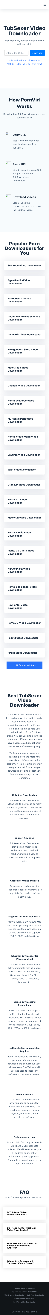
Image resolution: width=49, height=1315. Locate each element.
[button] (24, 665)
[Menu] (45, 4)
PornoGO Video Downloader (24, 622)
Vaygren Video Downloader (24, 454)
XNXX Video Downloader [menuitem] (14, 1295)
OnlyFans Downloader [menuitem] (35, 1295)
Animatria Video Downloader (24, 334)
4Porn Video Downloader (22, 652)
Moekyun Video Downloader (24, 517)
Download (37, 53)
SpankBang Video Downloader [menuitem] (24, 1292)
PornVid (33, 1311)
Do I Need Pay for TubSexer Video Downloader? (21, 1229)
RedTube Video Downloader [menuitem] (24, 1302)
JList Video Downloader (22, 469)
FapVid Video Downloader (23, 637)
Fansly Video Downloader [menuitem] (24, 1298)
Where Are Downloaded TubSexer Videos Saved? (20, 1262)
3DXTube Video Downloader (24, 265)
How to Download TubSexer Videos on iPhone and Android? (22, 1245)
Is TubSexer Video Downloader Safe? (17, 1213)
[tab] (24, 1213)
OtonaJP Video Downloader (24, 484)
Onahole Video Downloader (24, 385)
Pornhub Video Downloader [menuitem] (24, 1288)
